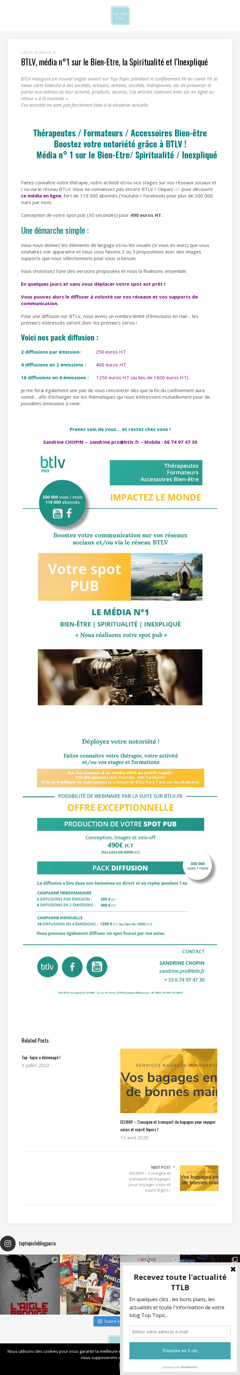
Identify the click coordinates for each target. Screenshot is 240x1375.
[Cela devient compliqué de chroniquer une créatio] (30, 1285)
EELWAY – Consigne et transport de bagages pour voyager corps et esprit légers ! (150, 1181)
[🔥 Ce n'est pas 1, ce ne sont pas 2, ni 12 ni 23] (90, 1285)
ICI (177, 189)
